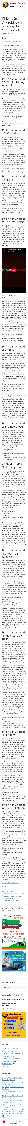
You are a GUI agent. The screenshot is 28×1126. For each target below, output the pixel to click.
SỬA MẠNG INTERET (8, 1061)
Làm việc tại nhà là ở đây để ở (13, 900)
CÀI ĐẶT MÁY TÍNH (8, 1048)
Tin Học (4, 1066)
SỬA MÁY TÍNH (9, 891)
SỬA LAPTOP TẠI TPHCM (10, 1059)
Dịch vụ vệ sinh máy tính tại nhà (11, 1053)
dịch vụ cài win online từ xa (10, 883)
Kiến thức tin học (7, 1056)
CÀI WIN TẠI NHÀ (7, 1051)
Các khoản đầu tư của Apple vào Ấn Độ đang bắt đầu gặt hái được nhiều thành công (13, 896)
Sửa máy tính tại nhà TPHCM (11, 42)
